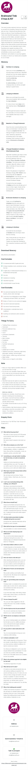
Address (14, 724)
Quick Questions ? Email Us (14, 739)
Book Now (20, 7)
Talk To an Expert (14, 751)
